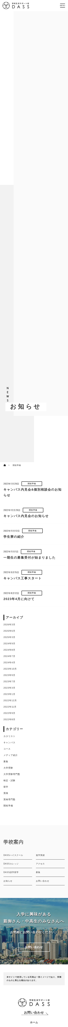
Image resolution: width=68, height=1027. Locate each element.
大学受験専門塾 (11, 774)
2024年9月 (9, 643)
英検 (5, 793)
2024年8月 (9, 650)
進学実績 (40, 855)
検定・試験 (9, 780)
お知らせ (7, 881)
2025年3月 (9, 637)
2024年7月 (9, 656)
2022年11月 (9, 706)
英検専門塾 (9, 799)
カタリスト (9, 736)
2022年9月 (9, 713)
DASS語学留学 (11, 872)
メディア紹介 (10, 755)
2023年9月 (9, 675)
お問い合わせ (42, 881)
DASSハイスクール (13, 855)
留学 (5, 787)
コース (7, 749)
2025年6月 (9, 631)
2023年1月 (9, 694)
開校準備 (8, 805)
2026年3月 (9, 624)
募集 (5, 761)
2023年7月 (9, 681)
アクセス (40, 864)
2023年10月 (10, 669)
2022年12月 (10, 700)
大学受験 (8, 768)
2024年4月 (9, 662)
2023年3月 (9, 688)
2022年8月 (9, 719)
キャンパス (9, 742)
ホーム (34, 1022)
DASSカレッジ (11, 864)
